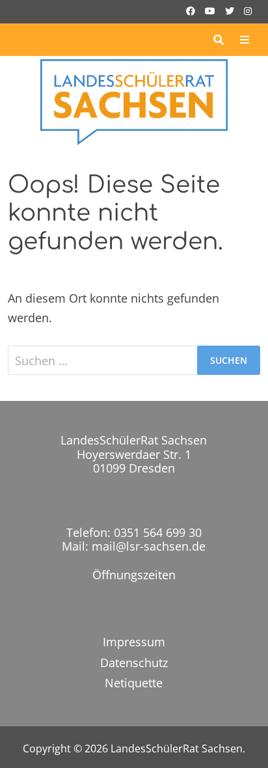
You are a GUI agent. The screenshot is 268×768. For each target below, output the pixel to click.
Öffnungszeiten (134, 575)
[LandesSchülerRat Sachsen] (134, 101)
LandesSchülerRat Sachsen (177, 748)
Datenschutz (134, 662)
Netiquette (134, 683)
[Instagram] (248, 10)
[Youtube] (212, 10)
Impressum (134, 642)
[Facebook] (192, 10)
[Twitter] (231, 10)
